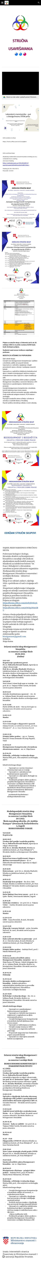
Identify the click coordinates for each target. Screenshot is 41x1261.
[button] (2, 2)
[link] (20, 85)
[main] (20, 44)
